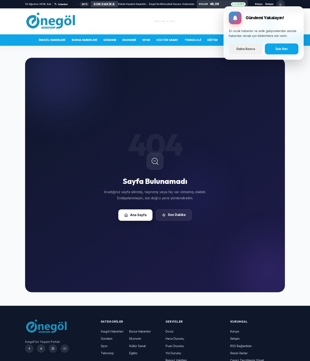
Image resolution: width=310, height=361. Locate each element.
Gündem (109, 40)
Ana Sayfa (138, 215)
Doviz (170, 331)
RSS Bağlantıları (241, 346)
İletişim (269, 4)
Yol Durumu (173, 353)
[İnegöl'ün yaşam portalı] (50, 21)
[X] (41, 348)
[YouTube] (65, 348)
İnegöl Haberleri (52, 40)
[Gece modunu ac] (280, 4)
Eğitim (212, 40)
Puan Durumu (175, 346)
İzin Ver (282, 49)
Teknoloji (193, 40)
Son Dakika (24, 40)
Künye (259, 4)
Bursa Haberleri (84, 40)
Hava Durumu (175, 338)
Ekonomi (129, 40)
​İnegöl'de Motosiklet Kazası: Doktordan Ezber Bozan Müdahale (161, 4)
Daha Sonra (245, 49)
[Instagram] (53, 348)
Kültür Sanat (167, 40)
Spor (146, 40)
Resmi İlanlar (239, 353)
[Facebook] (29, 348)
